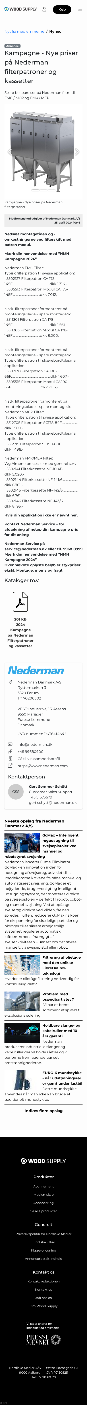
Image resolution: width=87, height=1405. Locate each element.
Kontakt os (43, 1290)
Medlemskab (44, 1195)
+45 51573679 (40, 797)
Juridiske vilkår (43, 1242)
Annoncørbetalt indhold (43, 1259)
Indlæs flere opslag (44, 1111)
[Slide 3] (51, 190)
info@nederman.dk (35, 744)
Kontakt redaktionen (43, 1281)
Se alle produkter (43, 1211)
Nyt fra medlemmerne (24, 31)
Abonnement (43, 1186)
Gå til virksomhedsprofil (39, 759)
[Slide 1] (35, 190)
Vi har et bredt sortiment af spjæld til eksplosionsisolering (42, 1005)
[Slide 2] (43, 190)
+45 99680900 (31, 752)
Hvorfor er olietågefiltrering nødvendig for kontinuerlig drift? (42, 970)
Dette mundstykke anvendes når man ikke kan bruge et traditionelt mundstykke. (43, 1086)
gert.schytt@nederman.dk (53, 802)
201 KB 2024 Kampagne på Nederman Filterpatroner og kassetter (20, 632)
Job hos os (43, 1298)
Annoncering (43, 1203)
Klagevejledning (43, 1250)
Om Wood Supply (44, 1306)
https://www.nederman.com (43, 766)
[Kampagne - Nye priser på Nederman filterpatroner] (43, 152)
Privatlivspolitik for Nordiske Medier (44, 1234)
